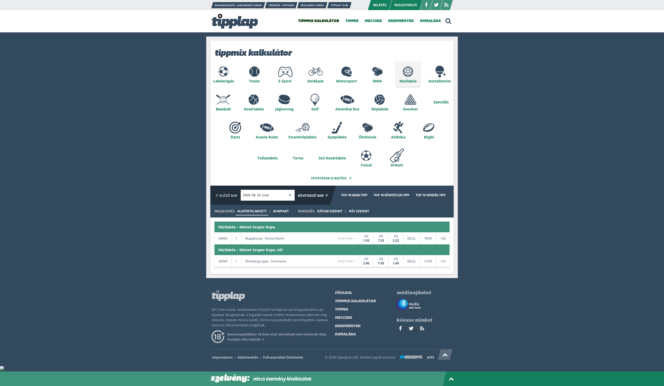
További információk (243, 339)
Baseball (223, 109)
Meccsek (343, 318)
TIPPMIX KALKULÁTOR (318, 21)
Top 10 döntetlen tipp (392, 195)
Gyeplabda (337, 137)
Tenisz (254, 81)
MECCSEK (373, 21)
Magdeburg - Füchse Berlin (264, 238)
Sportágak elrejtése (329, 178)
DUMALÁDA (430, 21)
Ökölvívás (367, 137)
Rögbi (429, 137)
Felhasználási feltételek (283, 357)
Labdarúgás (223, 81)
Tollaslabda (267, 158)
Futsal (366, 165)
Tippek (341, 310)
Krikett (397, 165)
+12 (443, 261)
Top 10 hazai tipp (354, 195)
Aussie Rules (267, 137)
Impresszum (222, 357)
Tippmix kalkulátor (355, 301)
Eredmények (348, 326)
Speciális (441, 102)
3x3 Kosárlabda (332, 158)
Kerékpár (315, 81)
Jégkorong (284, 109)
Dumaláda (345, 334)
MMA (377, 81)
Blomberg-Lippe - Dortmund (265, 261)
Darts (235, 137)
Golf (315, 109)
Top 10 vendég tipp (431, 195)
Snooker (410, 109)
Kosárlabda (254, 109)
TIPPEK (351, 21)
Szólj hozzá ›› (346, 238)
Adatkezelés (248, 357)
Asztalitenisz (439, 81)
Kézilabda (408, 81)
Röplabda (379, 109)
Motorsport (346, 81)
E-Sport (285, 81)
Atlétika (398, 137)
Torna (298, 158)
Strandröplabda (302, 137)
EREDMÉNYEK (401, 21)
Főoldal (343, 293)
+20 (443, 238)
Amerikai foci (347, 109)
